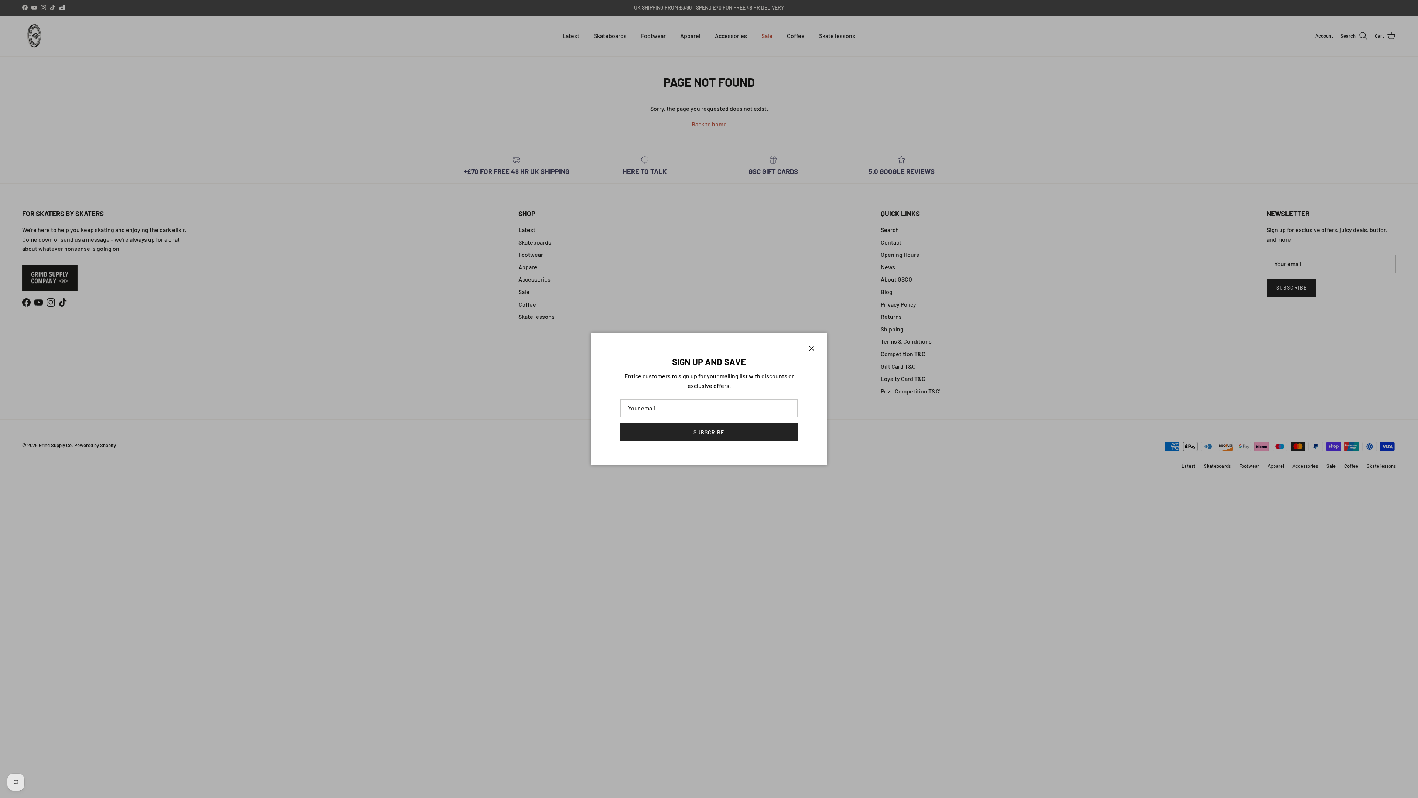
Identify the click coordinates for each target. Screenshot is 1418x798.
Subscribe (708, 432)
